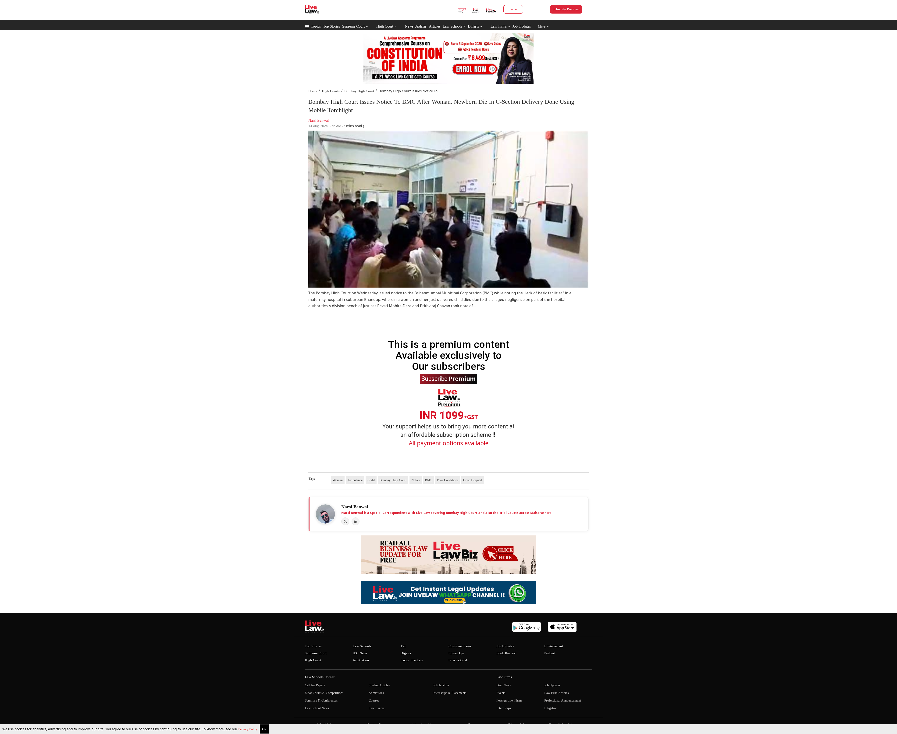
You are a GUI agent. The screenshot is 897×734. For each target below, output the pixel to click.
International (457, 660)
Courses (374, 700)
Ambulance (355, 480)
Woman (338, 480)
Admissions (376, 693)
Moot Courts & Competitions (324, 693)
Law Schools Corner (320, 677)
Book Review (506, 653)
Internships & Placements (449, 693)
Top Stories (331, 26)
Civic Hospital (472, 480)
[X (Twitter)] (345, 521)
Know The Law (412, 660)
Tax (403, 646)
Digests (473, 26)
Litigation (550, 708)
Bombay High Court (359, 91)
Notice (415, 480)
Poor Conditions (447, 480)
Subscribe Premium (566, 9)
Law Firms (499, 26)
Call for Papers (315, 685)
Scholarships (441, 685)
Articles (434, 26)
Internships (503, 708)
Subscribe (448, 378)
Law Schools (452, 26)
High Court (384, 26)
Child (371, 480)
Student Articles (379, 685)
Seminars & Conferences (321, 700)
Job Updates (522, 26)
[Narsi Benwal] (325, 514)
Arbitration (361, 660)
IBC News (360, 653)
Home (312, 91)
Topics (316, 26)
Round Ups (456, 653)
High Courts (331, 91)
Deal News (503, 685)
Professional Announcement (562, 700)
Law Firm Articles (556, 693)
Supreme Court (353, 26)
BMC (428, 480)
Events (500, 693)
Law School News (317, 708)
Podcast (549, 653)
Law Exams (376, 708)
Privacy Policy (248, 729)
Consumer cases (459, 646)
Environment (553, 646)
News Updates (416, 26)
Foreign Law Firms (509, 700)
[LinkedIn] (356, 521)
